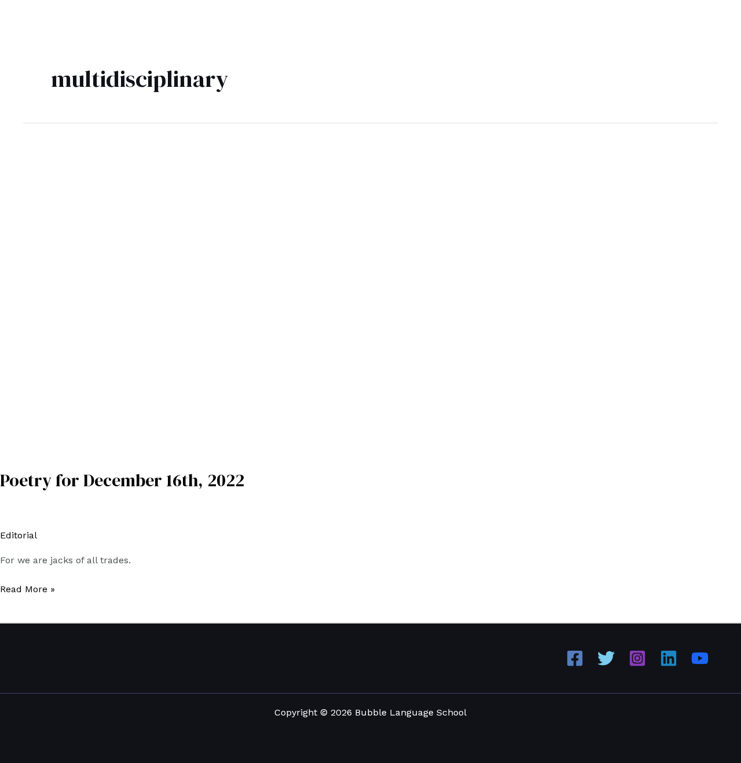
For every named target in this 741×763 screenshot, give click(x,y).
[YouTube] (700, 658)
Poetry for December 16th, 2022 (122, 480)
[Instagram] (637, 658)
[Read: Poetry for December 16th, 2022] (296, 288)
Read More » (27, 588)
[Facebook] (575, 658)
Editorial (18, 535)
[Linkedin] (668, 658)
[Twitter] (606, 658)
